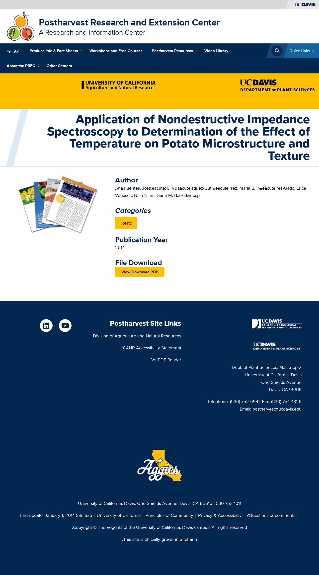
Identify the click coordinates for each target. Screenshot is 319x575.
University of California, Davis (106, 503)
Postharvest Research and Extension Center (129, 22)
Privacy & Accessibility (220, 515)
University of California (119, 515)
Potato (126, 223)
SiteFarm (188, 539)
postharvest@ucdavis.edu (277, 409)
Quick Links (300, 51)
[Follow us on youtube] (65, 325)
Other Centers (59, 66)
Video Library (216, 51)
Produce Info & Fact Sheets (54, 51)
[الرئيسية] (20, 25)
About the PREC (21, 66)
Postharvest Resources (172, 51)
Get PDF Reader (165, 359)
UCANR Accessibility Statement (150, 347)
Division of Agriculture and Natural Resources (137, 335)
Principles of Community (169, 515)
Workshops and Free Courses (116, 51)
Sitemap (84, 515)
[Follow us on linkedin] (46, 325)
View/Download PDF (139, 272)
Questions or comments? (271, 515)
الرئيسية (13, 51)
